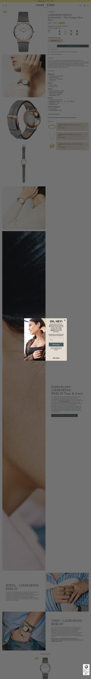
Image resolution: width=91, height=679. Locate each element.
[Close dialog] (64, 320)
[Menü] (89, 665)
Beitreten (56, 344)
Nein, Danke (56, 358)
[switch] (86, 673)
